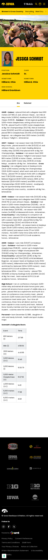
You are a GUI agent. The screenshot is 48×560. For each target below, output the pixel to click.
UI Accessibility (37, 550)
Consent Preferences (23, 538)
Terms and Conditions (11, 542)
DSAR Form (26, 542)
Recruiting (29, 11)
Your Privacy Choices (10, 546)
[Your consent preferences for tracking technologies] (4, 556)
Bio (18, 103)
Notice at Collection (29, 546)
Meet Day (39, 11)
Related (27, 103)
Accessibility (7, 554)
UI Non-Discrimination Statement (15, 550)
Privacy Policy (7, 538)
